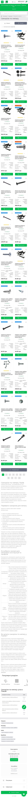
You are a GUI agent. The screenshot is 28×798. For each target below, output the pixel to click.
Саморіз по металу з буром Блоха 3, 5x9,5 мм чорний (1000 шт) (20, 84)
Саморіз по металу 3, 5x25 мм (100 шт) (9, 712)
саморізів (3, 672)
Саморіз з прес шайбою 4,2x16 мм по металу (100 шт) (7, 410)
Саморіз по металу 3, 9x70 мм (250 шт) (9, 705)
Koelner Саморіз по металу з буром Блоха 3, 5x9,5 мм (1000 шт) (21, 157)
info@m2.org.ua (14, 773)
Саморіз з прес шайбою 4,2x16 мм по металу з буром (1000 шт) (7, 263)
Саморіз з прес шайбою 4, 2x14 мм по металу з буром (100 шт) (21, 336)
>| (19, 478)
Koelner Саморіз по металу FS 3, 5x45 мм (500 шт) (6, 192)
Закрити (14, 9)
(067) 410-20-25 (21, 1)
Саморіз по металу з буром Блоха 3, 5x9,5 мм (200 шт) (7, 374)
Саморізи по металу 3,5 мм (7, 723)
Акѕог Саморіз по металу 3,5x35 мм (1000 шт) (20, 447)
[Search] (2, 13)
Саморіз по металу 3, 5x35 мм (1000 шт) (10, 697)
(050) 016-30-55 (21, 2)
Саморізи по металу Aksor (7, 737)
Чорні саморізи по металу (7, 732)
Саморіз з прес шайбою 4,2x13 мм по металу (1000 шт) (21, 300)
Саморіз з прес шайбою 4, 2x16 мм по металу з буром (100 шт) (21, 410)
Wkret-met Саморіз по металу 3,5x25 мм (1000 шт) (20, 192)
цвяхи (17, 546)
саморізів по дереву (13, 630)
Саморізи (10, 16)
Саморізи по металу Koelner (7, 741)
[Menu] (2, 2)
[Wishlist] (12, 31)
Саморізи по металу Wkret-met (8, 739)
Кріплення (5, 16)
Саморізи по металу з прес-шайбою (9, 727)
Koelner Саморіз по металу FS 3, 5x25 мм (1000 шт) (6, 84)
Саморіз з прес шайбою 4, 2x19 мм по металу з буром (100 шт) (7, 300)
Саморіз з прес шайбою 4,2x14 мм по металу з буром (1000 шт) (21, 373)
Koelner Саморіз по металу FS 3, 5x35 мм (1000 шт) (6, 228)
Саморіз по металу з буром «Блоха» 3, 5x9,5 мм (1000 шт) (6, 46)
